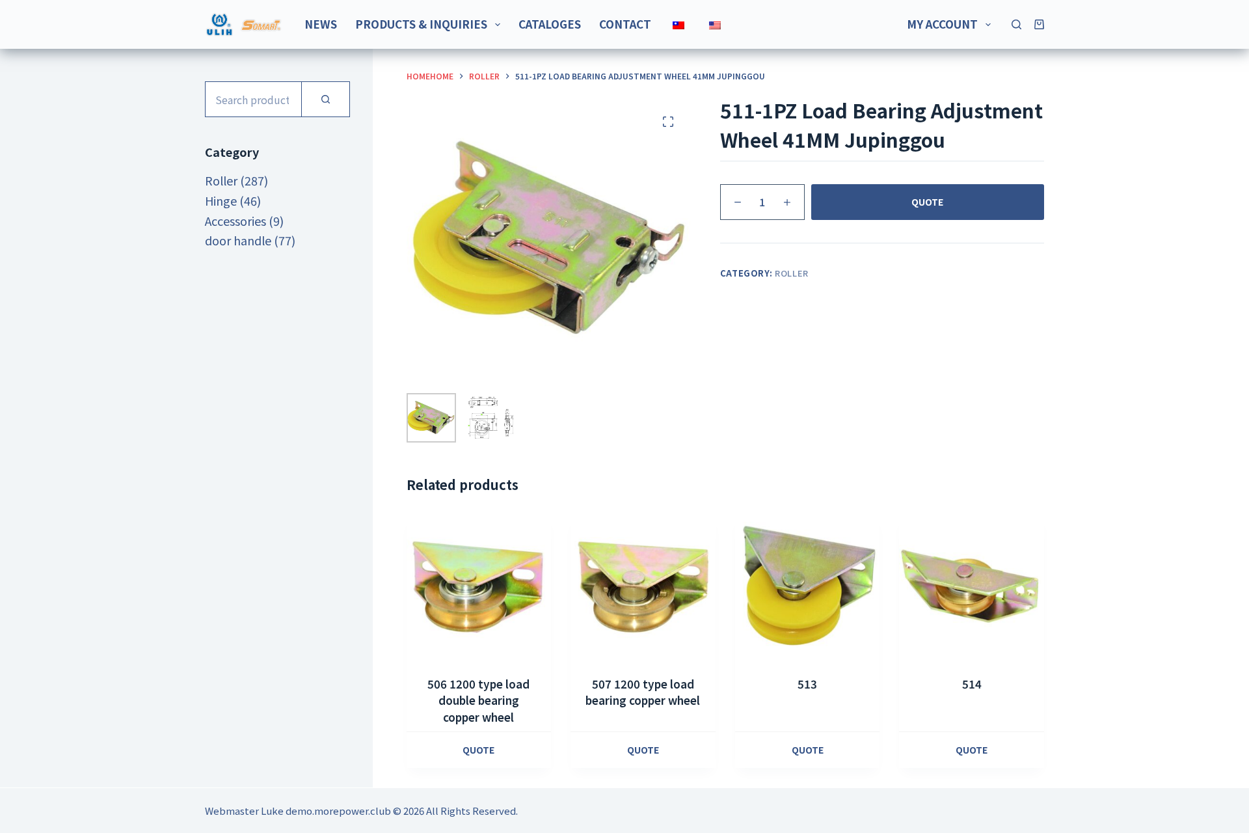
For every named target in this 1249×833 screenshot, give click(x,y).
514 (972, 684)
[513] (807, 586)
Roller (792, 273)
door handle (238, 240)
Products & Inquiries (421, 24)
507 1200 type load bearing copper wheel (642, 692)
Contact (625, 24)
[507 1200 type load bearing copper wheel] (643, 586)
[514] (971, 586)
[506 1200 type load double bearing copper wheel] (479, 586)
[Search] (1016, 24)
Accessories (235, 220)
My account (942, 24)
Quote (927, 201)
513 (807, 684)
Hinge (221, 200)
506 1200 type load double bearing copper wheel (478, 700)
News (320, 24)
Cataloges (549, 24)
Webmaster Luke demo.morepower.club (298, 810)
